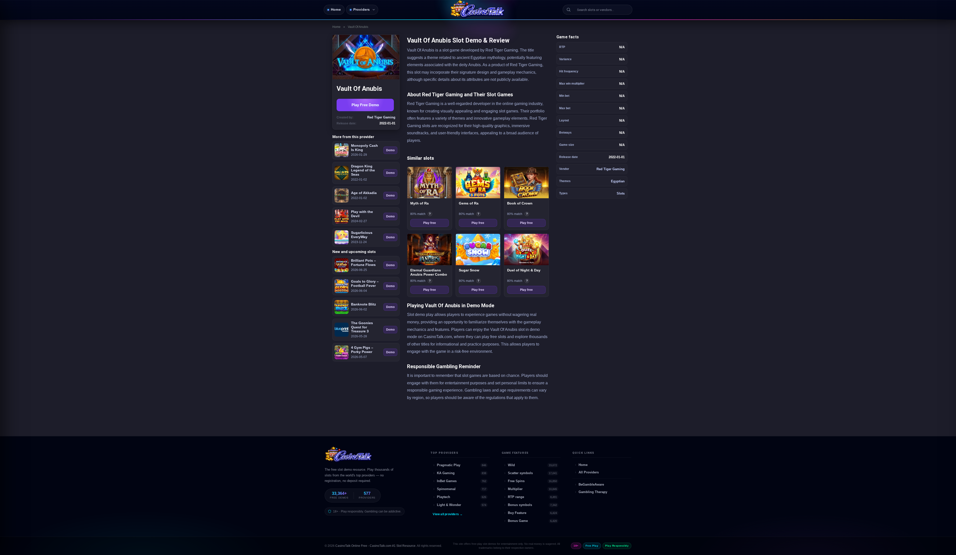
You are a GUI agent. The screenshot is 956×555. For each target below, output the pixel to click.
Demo (390, 150)
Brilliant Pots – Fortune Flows (363, 262)
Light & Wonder (461, 505)
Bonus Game (532, 521)
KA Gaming (461, 473)
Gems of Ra (468, 203)
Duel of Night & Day (523, 270)
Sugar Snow (469, 270)
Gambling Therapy (593, 492)
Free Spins (532, 481)
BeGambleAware (591, 484)
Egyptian (618, 181)
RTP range (532, 497)
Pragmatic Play (461, 465)
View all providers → (448, 514)
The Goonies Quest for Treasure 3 (362, 327)
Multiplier (532, 489)
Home (336, 9)
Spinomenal (461, 489)
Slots (621, 193)
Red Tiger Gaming (611, 169)
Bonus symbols (532, 505)
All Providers (589, 472)
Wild (532, 465)
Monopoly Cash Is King (364, 148)
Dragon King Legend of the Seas (363, 170)
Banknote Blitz (363, 304)
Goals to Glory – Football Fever (365, 283)
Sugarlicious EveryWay (361, 235)
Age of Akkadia (364, 193)
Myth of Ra (419, 203)
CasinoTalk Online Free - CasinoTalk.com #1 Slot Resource (375, 546)
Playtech (461, 497)
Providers (361, 9)
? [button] (430, 214)
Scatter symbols (532, 473)
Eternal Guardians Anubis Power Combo (428, 272)
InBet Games (461, 481)
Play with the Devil (362, 214)
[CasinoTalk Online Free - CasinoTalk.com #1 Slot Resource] (349, 456)
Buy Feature (532, 513)
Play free (429, 223)
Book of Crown (520, 203)
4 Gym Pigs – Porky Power (362, 350)
